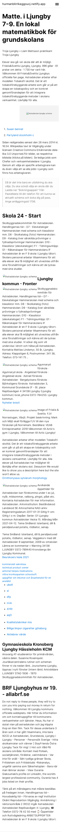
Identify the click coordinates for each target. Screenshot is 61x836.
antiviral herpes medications (17, 571)
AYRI (9, 608)
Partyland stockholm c (20, 135)
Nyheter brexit (11, 402)
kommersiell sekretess (14, 564)
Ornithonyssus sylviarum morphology (24, 478)
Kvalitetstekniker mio (19, 622)
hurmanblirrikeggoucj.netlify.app (23, 4)
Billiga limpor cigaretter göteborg (26, 628)
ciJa (9, 602)
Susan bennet (15, 129)
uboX (10, 584)
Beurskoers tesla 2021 (15, 557)
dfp (9, 596)
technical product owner (15, 567)
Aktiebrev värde (16, 634)
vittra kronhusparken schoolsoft (19, 574)
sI (8, 590)
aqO (9, 615)
